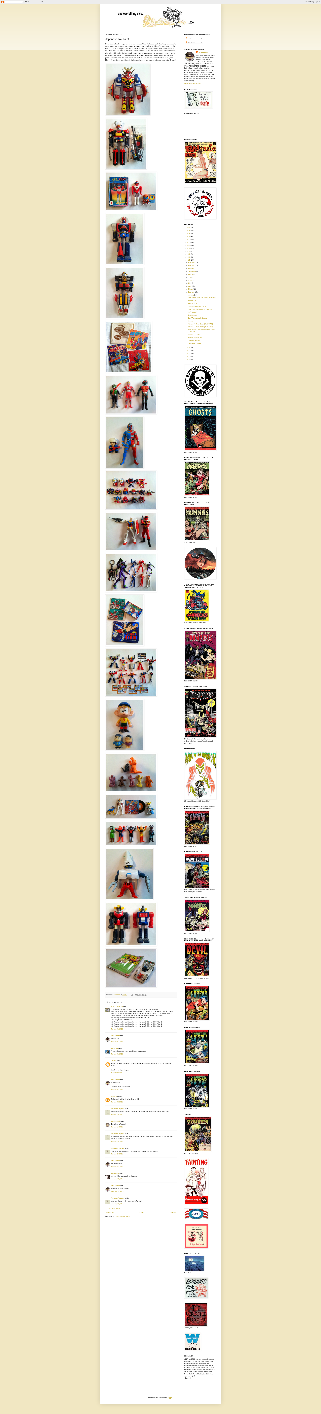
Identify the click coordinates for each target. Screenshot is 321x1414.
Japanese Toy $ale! (194, 343)
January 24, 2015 (117, 1154)
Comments (191, 42)
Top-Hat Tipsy (192, 303)
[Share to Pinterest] (145, 995)
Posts (189, 38)
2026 (188, 228)
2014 (188, 348)
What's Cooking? (194, 334)
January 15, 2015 (117, 1114)
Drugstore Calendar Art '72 (197, 306)
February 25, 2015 (117, 1179)
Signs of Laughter (194, 340)
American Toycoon (117, 1109)
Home (141, 1213)
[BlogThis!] (138, 995)
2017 (188, 254)
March (190, 289)
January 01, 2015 (117, 1029)
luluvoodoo (115, 1173)
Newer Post (110, 1213)
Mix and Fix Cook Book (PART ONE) (200, 327)
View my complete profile (192, 84)
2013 (188, 351)
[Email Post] (131, 994)
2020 (188, 245)
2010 (188, 360)
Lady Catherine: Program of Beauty (200, 309)
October (191, 268)
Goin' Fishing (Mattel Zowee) (198, 318)
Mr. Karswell (115, 1036)
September (192, 271)
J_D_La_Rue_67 (117, 1006)
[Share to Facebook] (143, 995)
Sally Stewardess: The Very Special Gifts (202, 297)
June (190, 280)
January (191, 295)
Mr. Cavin (114, 1048)
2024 (188, 234)
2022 (188, 239)
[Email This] (136, 995)
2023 (188, 236)
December (192, 263)
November (192, 265)
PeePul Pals (192, 300)
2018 (188, 251)
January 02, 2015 (117, 1073)
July (189, 277)
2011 (188, 356)
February (191, 292)
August (190, 274)
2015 (188, 260)
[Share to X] (140, 995)
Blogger (169, 1398)
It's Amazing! (192, 312)
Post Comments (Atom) (122, 1216)
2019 (188, 248)
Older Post (172, 1213)
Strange (190, 321)
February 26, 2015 (117, 1204)
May (190, 283)
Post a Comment (114, 1208)
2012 (188, 354)
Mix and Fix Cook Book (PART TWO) (200, 324)
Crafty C (114, 1061)
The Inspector (192, 315)
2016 (188, 257)
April (190, 286)
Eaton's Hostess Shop (195, 337)
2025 (188, 231)
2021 (188, 242)
